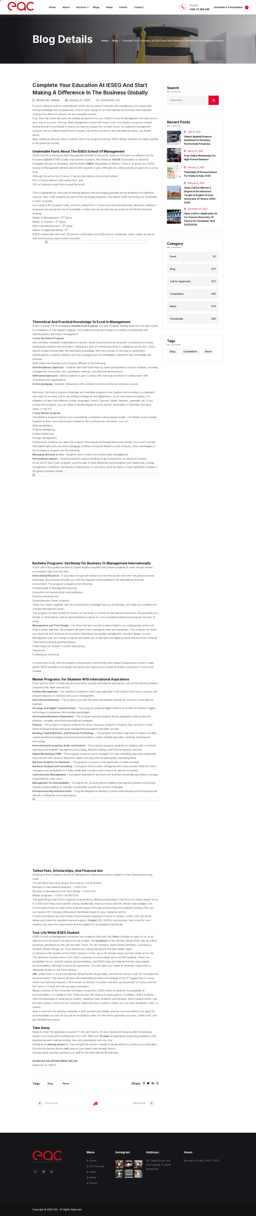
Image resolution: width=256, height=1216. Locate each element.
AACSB (116, 159)
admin (55, 100)
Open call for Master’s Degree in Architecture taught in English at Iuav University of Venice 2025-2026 (200, 195)
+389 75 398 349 (199, 9)
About (65, 7)
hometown (102, 940)
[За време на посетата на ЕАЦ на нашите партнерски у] (119, 1174)
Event (193, 256)
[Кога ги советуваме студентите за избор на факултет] (138, 1164)
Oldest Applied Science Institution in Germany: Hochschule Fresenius (198, 140)
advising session (56, 1044)
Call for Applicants (193, 281)
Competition (193, 293)
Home (52, 7)
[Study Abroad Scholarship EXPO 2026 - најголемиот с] (119, 1164)
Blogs (96, 7)
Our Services (96, 1166)
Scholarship (193, 318)
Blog (115, 40)
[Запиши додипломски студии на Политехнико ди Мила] (129, 1174)
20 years (104, 1036)
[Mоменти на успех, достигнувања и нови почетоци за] (129, 1164)
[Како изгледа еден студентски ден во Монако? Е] (138, 1174)
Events (123, 7)
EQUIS (48, 159)
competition (190, 351)
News (109, 7)
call (66, 1048)
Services (81, 7)
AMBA (90, 163)
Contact (138, 7)
